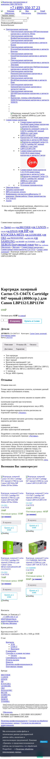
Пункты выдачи (12, 660)
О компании (11, 651)
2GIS (13, 644)
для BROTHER (23, 227)
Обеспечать (6, 247)
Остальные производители (31, 185)
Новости (9, 662)
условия (21, 316)
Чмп (40, 245)
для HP (23, 231)
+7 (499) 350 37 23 (25, 7)
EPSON (4, 679)
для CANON (38, 227)
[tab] (8, 344)
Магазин (16, 247)
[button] (12, 23)
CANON (4, 677)
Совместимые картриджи (16, 120)
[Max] (26, 12)
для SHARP (19, 242)
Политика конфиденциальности (19, 664)
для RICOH (28, 238)
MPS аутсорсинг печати (16, 192)
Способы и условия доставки (18, 653)
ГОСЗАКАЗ (11, 198)
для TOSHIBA (30, 242)
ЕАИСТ (14, 647)
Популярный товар (22, 244)
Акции (9, 201)
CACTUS (9, 337)
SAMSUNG (6, 695)
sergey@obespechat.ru (9, 621)
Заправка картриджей (15, 190)
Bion (2, 227)
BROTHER (5, 675)
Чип (36, 245)
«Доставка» (33, 436)
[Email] (41, 12)
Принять (44, 742)
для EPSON (12, 231)
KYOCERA (6, 684)
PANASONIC (6, 690)
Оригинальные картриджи (17, 29)
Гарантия (20, 349)
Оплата (33, 345)
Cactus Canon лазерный (38, 333)
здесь (46, 460)
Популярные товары (8, 335)
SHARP (4, 697)
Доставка (8, 349)
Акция (13, 227)
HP (2, 681)
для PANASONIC (15, 238)
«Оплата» (22, 413)
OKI (2, 688)
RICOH (4, 692)
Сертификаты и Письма (16, 658)
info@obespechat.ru (8, 619)
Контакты (10, 642)
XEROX (4, 699)
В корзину (15, 321)
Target (7, 227)
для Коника (45, 245)
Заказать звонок (8, 16)
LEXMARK (6, 686)
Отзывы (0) (21, 345)
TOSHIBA (5, 701)
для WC (38, 241)
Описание (8, 345)
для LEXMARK (33, 234)
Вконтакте (15, 649)
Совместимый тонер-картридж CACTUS (18, 249)
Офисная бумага (12, 187)
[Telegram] (9, 12)
